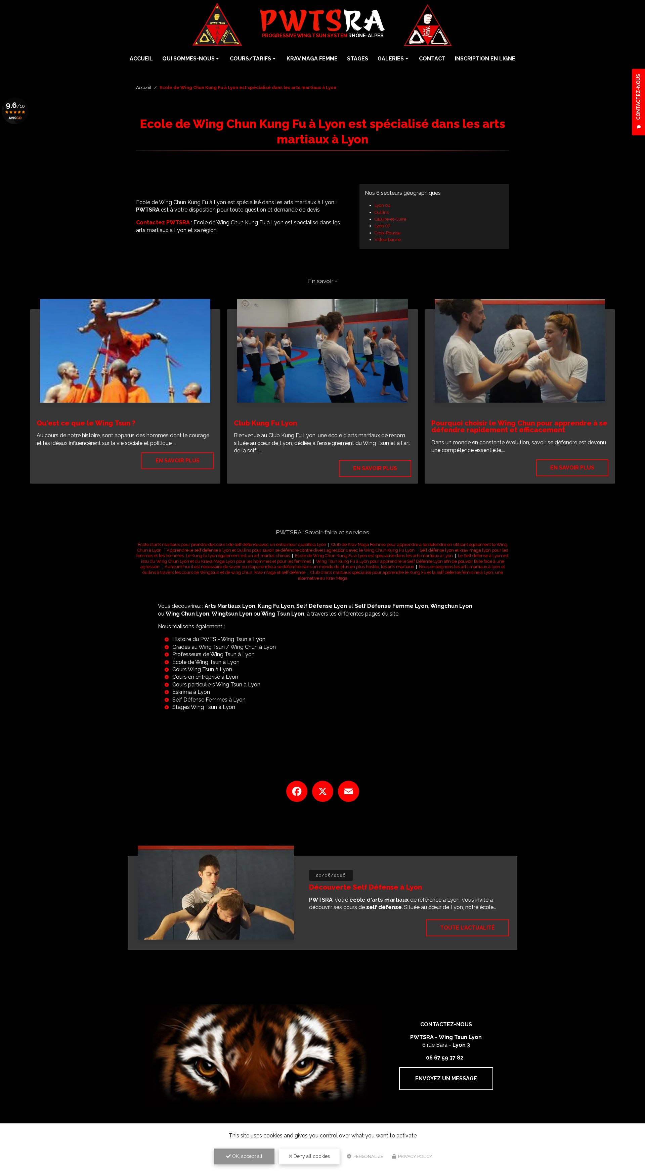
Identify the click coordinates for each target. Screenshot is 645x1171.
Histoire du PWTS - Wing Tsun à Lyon (218, 639)
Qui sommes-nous (188, 58)
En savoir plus (178, 460)
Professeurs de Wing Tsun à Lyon (213, 654)
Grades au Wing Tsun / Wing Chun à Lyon (224, 647)
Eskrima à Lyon (191, 692)
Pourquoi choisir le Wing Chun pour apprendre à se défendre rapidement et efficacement (519, 426)
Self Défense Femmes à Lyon (209, 699)
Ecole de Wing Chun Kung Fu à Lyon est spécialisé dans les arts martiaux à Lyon (374, 555)
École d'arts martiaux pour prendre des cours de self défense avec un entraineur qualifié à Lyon (232, 544)
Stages (357, 58)
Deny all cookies (311, 1156)
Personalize (367, 1156)
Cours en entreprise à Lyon (205, 677)
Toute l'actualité (467, 928)
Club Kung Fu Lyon (265, 423)
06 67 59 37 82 (444, 1057)
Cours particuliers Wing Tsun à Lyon (216, 684)
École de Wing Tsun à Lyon (206, 662)
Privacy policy (414, 1156)
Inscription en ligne (485, 58)
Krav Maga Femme (312, 58)
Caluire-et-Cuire (390, 219)
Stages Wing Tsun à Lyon (203, 707)
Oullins (382, 212)
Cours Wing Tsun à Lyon (202, 669)
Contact (432, 58)
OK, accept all (246, 1156)
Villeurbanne (388, 239)
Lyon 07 (382, 225)
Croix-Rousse (387, 232)
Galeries (391, 58)
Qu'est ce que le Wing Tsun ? (86, 423)
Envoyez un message (446, 1078)
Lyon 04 (383, 205)
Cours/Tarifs (250, 58)
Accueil (141, 58)
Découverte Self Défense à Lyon (365, 887)
